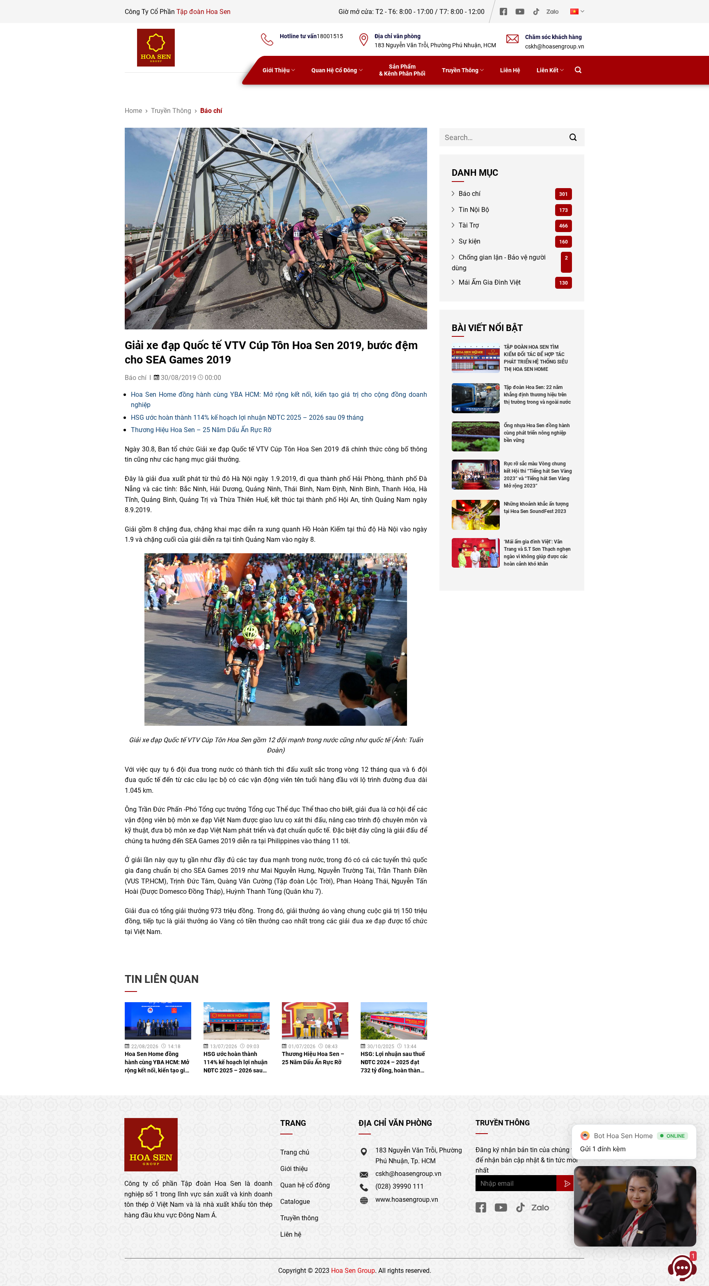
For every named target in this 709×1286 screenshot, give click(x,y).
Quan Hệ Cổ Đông (334, 70)
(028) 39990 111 (399, 1186)
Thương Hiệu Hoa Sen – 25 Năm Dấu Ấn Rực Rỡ (201, 429)
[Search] (578, 70)
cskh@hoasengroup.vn (554, 46)
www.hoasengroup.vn (406, 1199)
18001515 (330, 36)
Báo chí (211, 110)
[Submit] (573, 137)
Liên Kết (547, 70)
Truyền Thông (460, 70)
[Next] (416, 1033)
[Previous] (135, 1033)
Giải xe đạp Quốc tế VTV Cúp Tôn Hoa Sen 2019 (267, 448)
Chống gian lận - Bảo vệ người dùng (499, 262)
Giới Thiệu (276, 70)
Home (133, 110)
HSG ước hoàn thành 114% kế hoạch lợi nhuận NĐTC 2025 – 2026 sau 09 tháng (247, 417)
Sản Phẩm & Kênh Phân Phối (402, 69)
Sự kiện (468, 241)
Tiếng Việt (576, 11)
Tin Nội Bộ (473, 209)
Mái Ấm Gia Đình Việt (489, 282)
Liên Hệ (510, 70)
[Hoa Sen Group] (156, 48)
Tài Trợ (468, 225)
